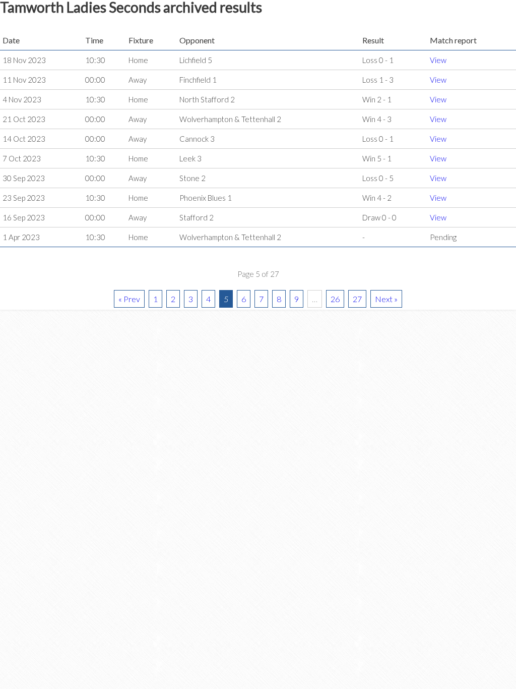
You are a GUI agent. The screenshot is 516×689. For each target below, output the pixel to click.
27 (357, 299)
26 (335, 299)
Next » (386, 299)
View (438, 60)
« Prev (129, 299)
